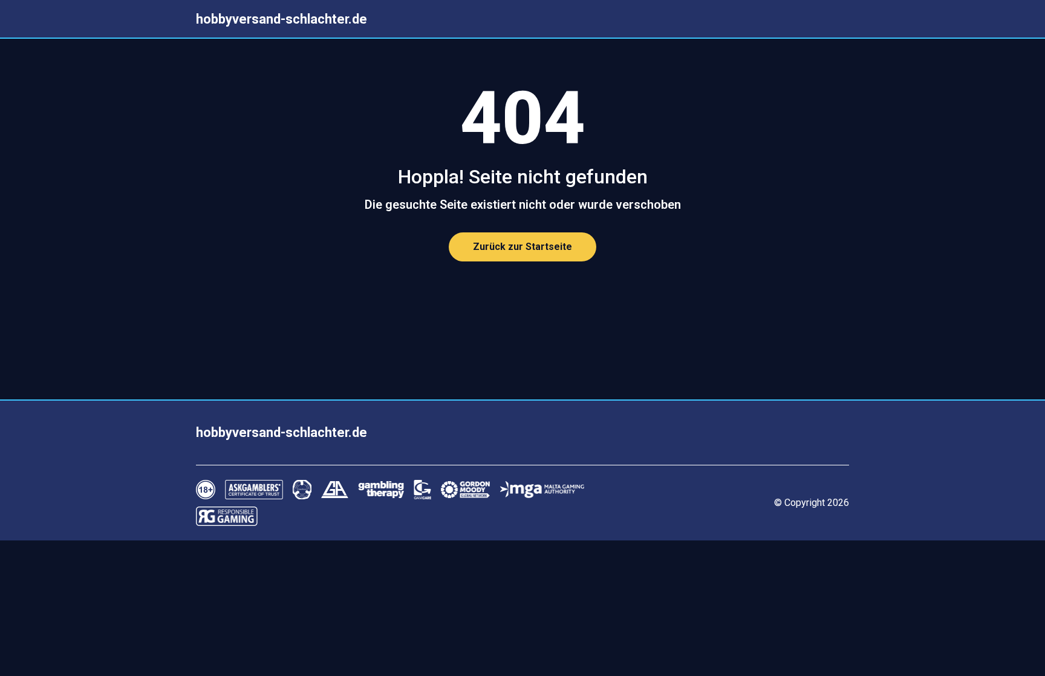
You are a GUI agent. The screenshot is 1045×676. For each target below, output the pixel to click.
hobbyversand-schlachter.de (281, 19)
